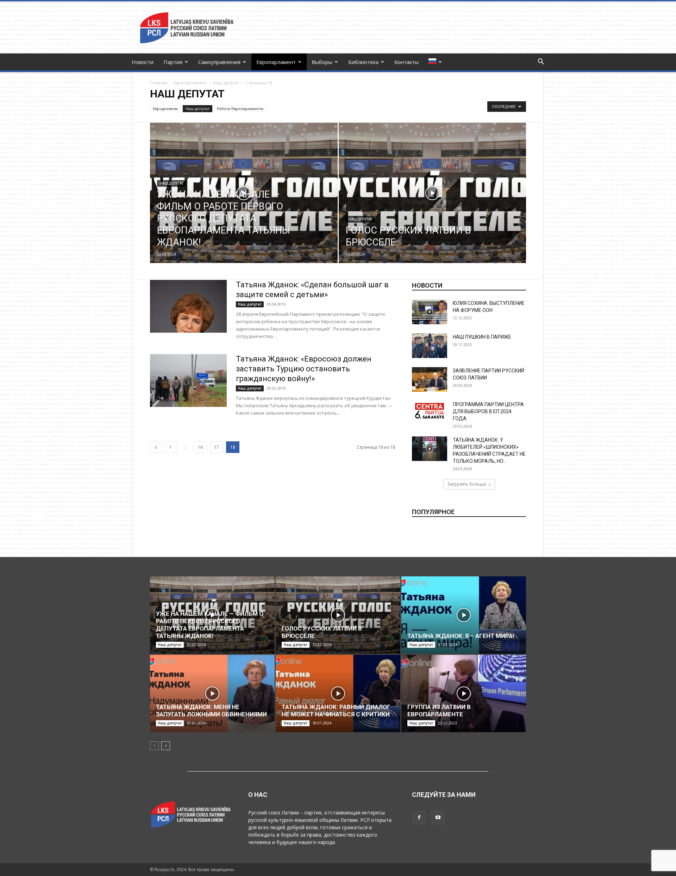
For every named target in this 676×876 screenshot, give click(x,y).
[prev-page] (156, 447)
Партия (172, 61)
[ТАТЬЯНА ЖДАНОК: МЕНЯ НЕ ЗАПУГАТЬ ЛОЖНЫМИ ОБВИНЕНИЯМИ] (212, 693)
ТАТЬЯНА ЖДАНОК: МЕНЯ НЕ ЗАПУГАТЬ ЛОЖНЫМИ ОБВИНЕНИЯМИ (211, 710)
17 (216, 447)
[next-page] (165, 745)
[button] (540, 62)
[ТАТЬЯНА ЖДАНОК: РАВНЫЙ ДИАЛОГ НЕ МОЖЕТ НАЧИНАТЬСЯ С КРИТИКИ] (338, 693)
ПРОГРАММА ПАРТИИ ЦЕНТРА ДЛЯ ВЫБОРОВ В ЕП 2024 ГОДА (488, 411)
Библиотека (363, 61)
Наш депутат (226, 83)
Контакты (406, 61)
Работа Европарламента (240, 108)
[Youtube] (438, 818)
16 (200, 447)
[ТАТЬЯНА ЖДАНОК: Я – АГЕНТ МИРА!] (463, 615)
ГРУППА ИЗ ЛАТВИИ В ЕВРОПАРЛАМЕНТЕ (439, 710)
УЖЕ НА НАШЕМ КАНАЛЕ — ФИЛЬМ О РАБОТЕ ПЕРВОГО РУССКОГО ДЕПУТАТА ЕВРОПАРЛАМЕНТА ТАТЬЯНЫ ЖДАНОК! (209, 624)
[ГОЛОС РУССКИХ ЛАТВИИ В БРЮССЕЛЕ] (432, 204)
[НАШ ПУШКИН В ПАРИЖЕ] (429, 345)
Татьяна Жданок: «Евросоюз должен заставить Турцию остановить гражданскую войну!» (303, 368)
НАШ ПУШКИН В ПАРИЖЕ (482, 337)
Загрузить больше (466, 484)
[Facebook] (419, 818)
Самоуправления (219, 61)
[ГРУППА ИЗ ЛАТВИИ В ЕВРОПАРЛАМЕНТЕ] (463, 693)
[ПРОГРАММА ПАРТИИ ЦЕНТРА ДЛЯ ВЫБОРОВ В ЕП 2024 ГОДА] (429, 411)
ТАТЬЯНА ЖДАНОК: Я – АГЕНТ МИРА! (460, 635)
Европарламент (276, 61)
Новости (143, 61)
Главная (158, 83)
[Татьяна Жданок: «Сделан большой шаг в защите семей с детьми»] (188, 306)
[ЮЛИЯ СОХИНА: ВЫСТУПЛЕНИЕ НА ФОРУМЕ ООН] (429, 312)
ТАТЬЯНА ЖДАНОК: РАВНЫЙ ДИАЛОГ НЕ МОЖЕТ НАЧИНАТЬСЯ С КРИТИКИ (336, 710)
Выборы (322, 61)
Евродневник (165, 108)
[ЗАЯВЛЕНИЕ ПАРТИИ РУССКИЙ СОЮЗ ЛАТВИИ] (429, 379)
